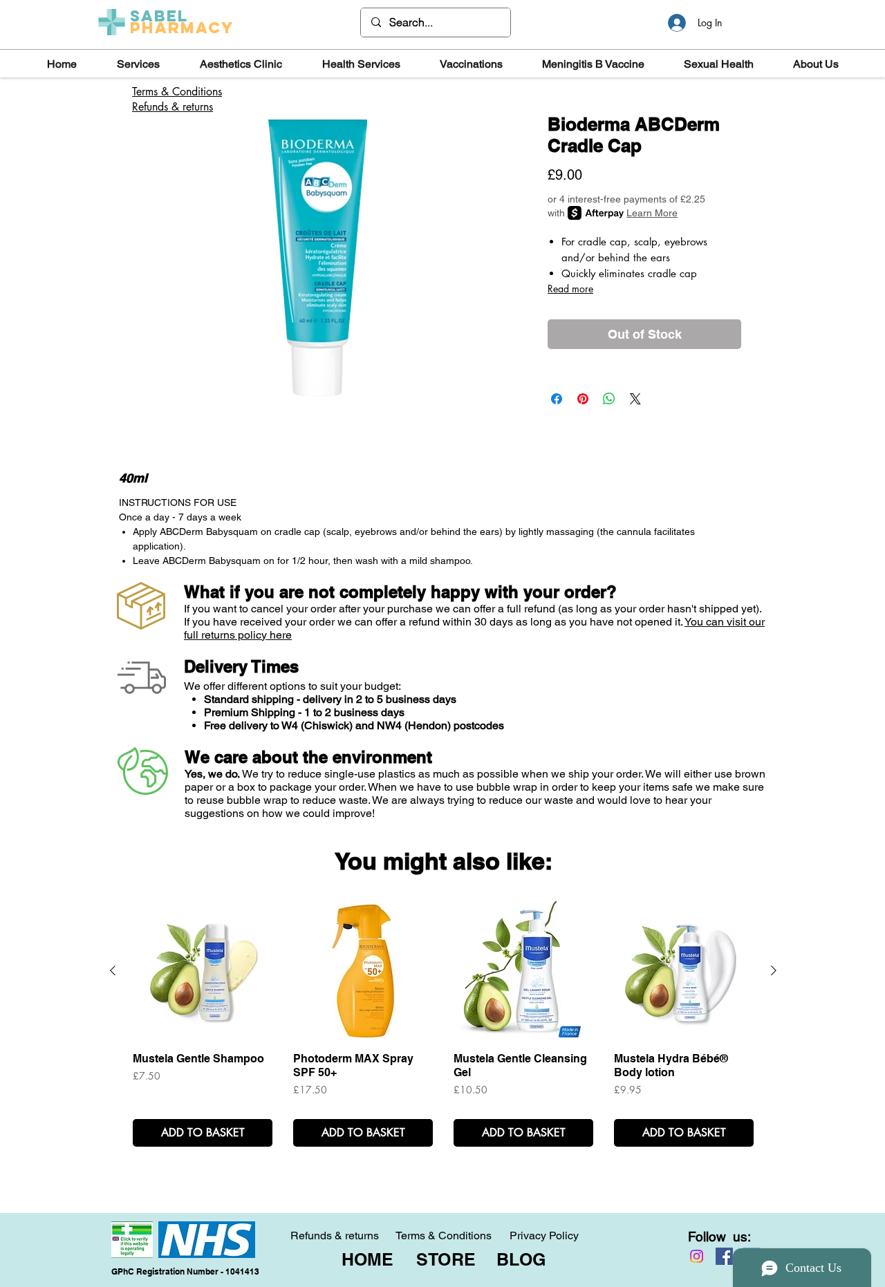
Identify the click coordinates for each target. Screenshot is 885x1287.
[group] (443, 1024)
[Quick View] (202, 971)
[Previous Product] (112, 970)
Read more (570, 288)
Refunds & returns (172, 107)
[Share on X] (635, 399)
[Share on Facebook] (556, 399)
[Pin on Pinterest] (583, 399)
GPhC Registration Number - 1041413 (185, 1271)
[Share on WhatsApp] (609, 399)
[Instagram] (696, 1256)
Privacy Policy (544, 1235)
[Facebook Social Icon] (724, 1256)
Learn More (652, 212)
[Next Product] (773, 970)
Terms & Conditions (443, 1235)
